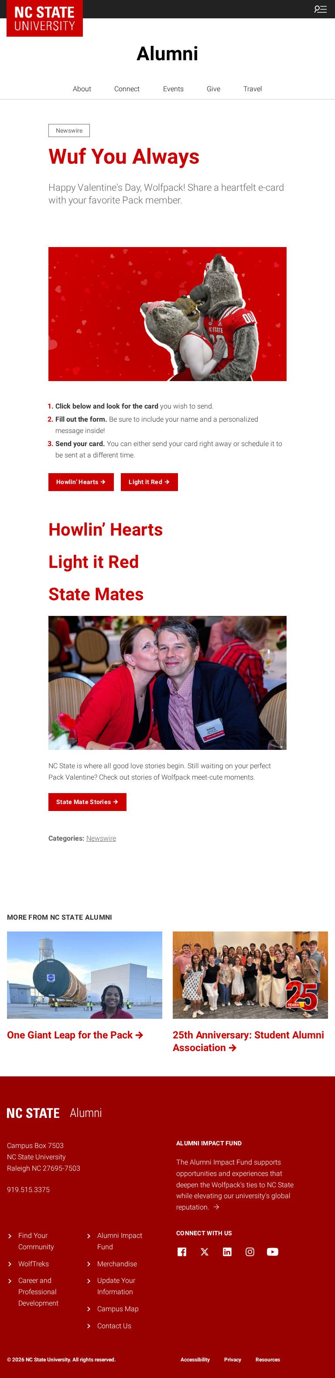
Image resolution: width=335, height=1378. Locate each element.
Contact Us (114, 1326)
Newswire (101, 838)
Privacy (232, 1360)
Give (213, 89)
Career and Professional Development (38, 1291)
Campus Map (118, 1309)
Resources (268, 1360)
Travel (252, 89)
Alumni (167, 53)
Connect (127, 89)
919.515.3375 (28, 1190)
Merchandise (117, 1264)
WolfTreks (33, 1264)
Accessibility (195, 1360)
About (82, 89)
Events (173, 89)
